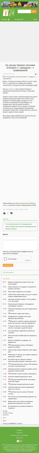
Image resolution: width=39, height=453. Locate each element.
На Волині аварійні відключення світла (20, 376)
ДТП (14, 209)
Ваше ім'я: (5, 234)
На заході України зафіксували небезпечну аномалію (21, 332)
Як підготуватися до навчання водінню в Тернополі (20, 407)
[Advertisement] (19, 42)
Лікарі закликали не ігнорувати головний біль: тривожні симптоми (22, 288)
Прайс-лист (19, 438)
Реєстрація (4, 19)
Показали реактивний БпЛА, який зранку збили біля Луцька (21, 380)
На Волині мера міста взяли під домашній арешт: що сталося (21, 388)
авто (17, 209)
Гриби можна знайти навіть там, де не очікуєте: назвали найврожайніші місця (22, 295)
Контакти (19, 433)
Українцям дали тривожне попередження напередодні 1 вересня (21, 305)
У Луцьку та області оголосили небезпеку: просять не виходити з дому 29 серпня (21, 327)
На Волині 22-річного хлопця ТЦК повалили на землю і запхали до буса (22, 365)
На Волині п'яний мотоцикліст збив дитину (23, 374)
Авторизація (18, 19)
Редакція (19, 430)
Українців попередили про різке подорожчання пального (22, 310)
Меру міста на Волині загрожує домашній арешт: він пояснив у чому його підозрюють (22, 322)
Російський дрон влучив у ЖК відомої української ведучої (20, 346)
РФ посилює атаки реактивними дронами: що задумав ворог (22, 397)
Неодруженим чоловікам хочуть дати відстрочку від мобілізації (19, 317)
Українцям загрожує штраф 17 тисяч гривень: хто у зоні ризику (22, 300)
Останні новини (8, 272)
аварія (21, 209)
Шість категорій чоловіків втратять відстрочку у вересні (22, 336)
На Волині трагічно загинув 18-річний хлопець (20, 393)
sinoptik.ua (13, 423)
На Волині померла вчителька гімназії (22, 384)
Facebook (22, 203)
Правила (24, 251)
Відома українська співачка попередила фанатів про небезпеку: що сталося (20, 402)
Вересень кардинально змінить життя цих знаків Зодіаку (21, 283)
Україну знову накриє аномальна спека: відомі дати (22, 351)
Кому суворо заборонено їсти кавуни (19, 291)
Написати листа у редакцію (19, 435)
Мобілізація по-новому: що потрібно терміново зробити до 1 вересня (22, 355)
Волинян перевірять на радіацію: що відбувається (19, 341)
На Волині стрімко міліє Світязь (20, 313)
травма (26, 209)
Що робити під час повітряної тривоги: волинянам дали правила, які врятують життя (22, 360)
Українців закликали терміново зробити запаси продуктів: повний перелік (22, 370)
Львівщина (9, 209)
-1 (7, 214)
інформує (11, 89)
